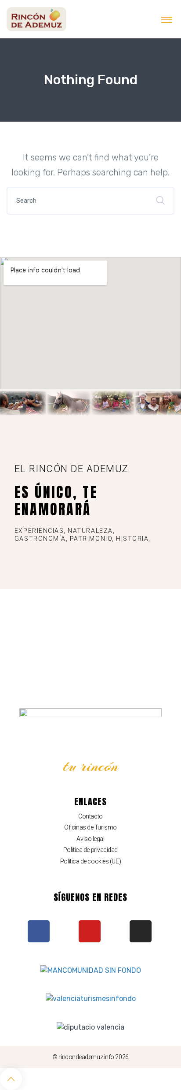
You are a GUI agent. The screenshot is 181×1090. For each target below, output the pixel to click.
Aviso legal (90, 838)
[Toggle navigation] (166, 19)
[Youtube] (90, 931)
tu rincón (90, 766)
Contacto (90, 816)
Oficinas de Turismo (90, 827)
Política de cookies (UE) (90, 861)
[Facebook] (39, 931)
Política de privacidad (90, 849)
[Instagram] (141, 931)
